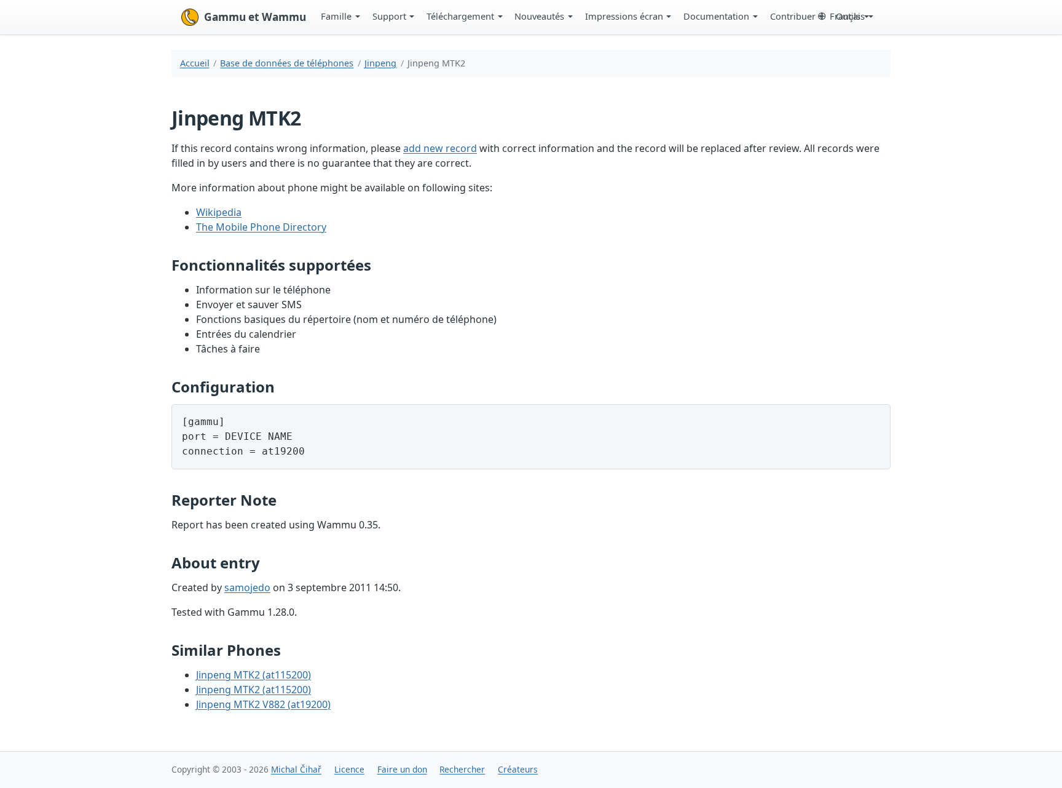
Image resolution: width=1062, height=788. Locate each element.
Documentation (716, 16)
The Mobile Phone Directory (261, 227)
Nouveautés (539, 16)
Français (847, 16)
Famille (336, 16)
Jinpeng (380, 63)
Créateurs (518, 769)
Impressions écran (624, 16)
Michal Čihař (296, 769)
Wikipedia (219, 212)
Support (389, 16)
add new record (440, 148)
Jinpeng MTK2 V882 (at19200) (263, 704)
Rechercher (462, 769)
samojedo (247, 587)
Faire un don (402, 769)
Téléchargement (460, 16)
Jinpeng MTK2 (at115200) (253, 675)
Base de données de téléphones (286, 63)
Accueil (195, 63)
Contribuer (793, 16)
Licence (349, 769)
